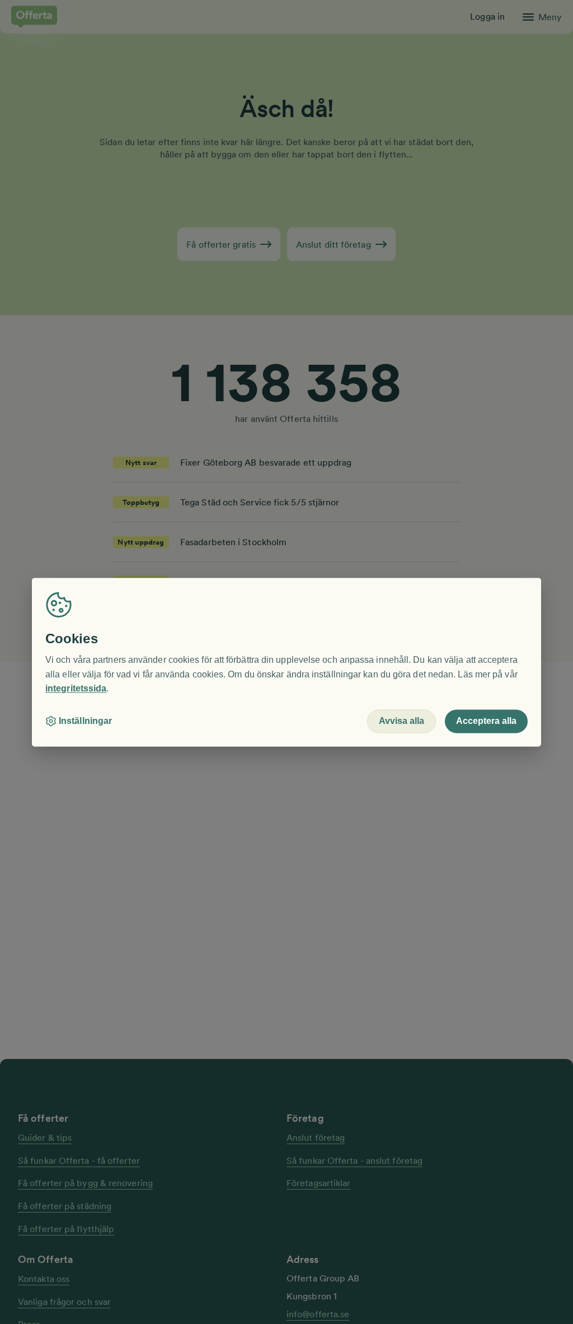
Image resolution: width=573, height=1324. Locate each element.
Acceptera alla (486, 721)
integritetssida (75, 689)
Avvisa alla (401, 721)
